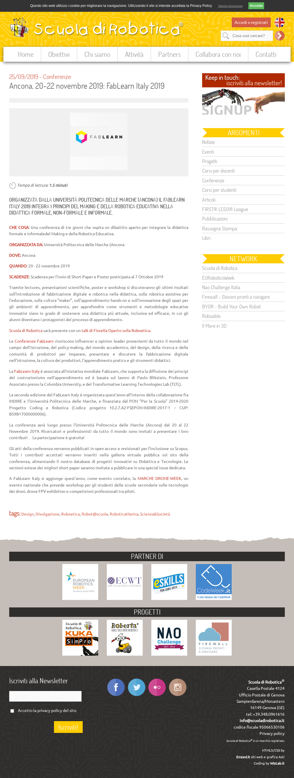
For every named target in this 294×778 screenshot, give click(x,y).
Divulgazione (47, 514)
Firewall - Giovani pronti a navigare (236, 297)
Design (27, 514)
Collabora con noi (218, 54)
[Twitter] (136, 696)
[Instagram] (178, 696)
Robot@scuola (95, 514)
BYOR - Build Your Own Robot (231, 306)
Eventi (208, 151)
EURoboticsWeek (218, 278)
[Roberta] (125, 654)
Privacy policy (272, 733)
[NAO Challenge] (169, 654)
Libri (206, 238)
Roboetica (70, 514)
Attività (134, 54)
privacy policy (49, 710)
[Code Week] (214, 598)
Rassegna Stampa (219, 228)
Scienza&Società (155, 514)
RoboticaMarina (124, 514)
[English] (279, 22)
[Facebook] (116, 696)
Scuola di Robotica (219, 268)
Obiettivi (59, 54)
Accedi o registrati (251, 22)
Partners (169, 54)
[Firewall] (214, 654)
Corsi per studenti (219, 190)
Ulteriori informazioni (230, 6)
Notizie (208, 142)
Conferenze (57, 76)
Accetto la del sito (47, 710)
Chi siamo (97, 54)
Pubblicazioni (214, 218)
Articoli (208, 199)
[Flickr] (157, 696)
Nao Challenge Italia (221, 287)
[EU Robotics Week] (80, 598)
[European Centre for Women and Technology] (125, 598)
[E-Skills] (169, 598)
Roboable (211, 316)
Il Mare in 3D (214, 326)
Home (26, 54)
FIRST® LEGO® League (225, 209)
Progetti (209, 161)
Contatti (266, 54)
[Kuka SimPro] (80, 654)
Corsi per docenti (218, 170)
